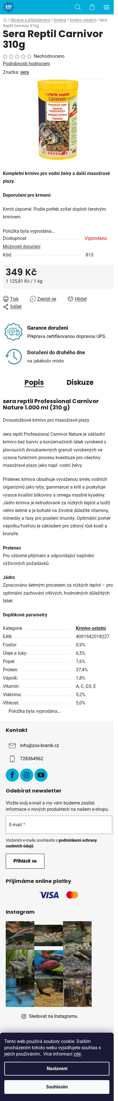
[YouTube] (41, 775)
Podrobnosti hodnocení (26, 63)
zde (77, 1054)
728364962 (31, 758)
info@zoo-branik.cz (39, 745)
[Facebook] (12, 775)
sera (24, 72)
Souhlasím (57, 1087)
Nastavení (57, 1068)
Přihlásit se (25, 861)
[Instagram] (26, 775)
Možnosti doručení (21, 246)
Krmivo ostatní (91, 628)
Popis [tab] (34, 382)
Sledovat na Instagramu (53, 1016)
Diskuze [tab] (80, 382)
